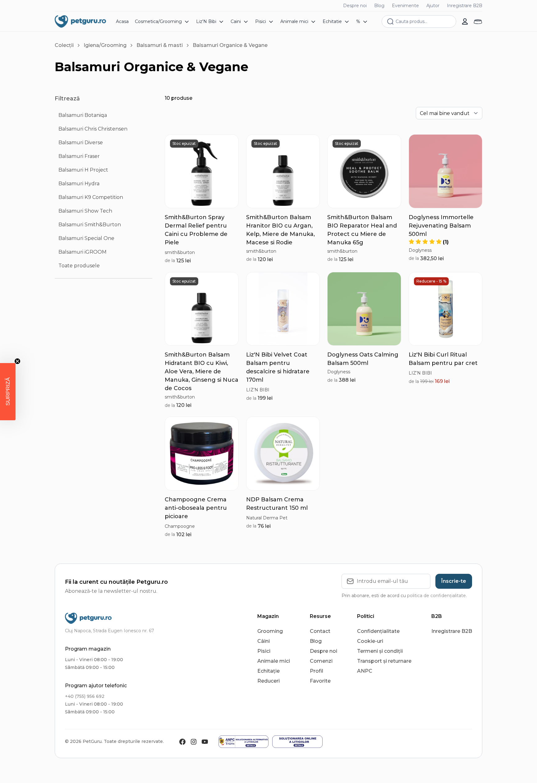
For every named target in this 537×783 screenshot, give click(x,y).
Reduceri (268, 681)
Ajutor (432, 5)
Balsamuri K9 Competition (90, 197)
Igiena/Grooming (105, 45)
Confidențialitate (378, 631)
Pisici (263, 651)
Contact (320, 631)
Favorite (320, 681)
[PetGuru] (80, 21)
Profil (316, 671)
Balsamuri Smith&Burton (89, 225)
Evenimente (405, 5)
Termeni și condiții (380, 651)
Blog (379, 5)
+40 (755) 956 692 (84, 696)
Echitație (268, 671)
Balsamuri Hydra (78, 184)
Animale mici (273, 661)
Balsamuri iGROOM (82, 252)
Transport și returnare (384, 661)
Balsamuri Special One (86, 238)
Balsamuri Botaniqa (82, 115)
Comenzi (321, 661)
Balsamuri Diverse (80, 142)
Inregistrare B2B (464, 5)
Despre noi (355, 5)
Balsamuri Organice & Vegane (230, 45)
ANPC (364, 671)
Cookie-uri (370, 641)
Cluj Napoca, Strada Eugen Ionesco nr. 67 (109, 630)
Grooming (270, 631)
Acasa (122, 21)
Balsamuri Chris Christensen (92, 129)
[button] (8, 391)
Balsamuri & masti (159, 45)
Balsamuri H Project (83, 170)
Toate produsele (79, 266)
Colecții (64, 45)
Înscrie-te (453, 581)
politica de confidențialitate (436, 595)
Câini (263, 641)
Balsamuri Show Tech (85, 211)
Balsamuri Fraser (79, 156)
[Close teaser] (17, 361)
